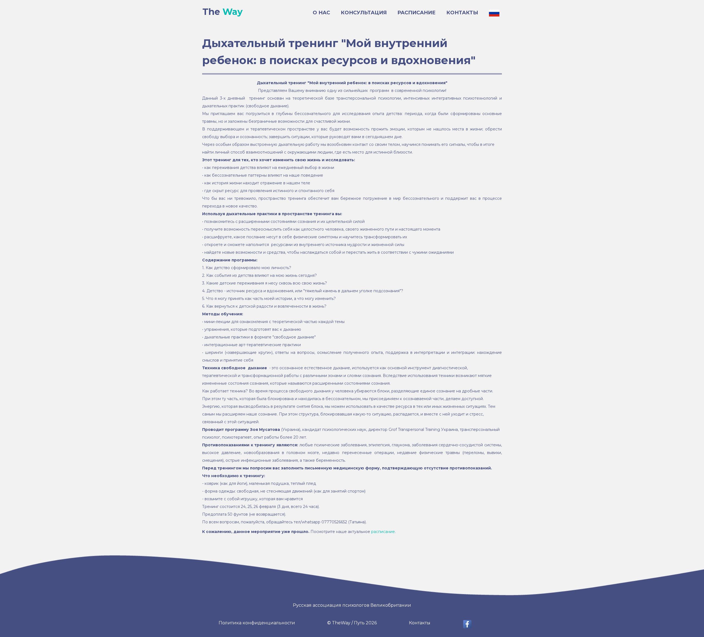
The (222, 11)
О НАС (321, 13)
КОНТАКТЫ (462, 13)
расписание (383, 531)
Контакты (419, 622)
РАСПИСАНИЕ (416, 13)
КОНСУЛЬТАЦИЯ (364, 13)
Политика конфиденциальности (257, 622)
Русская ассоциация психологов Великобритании (352, 605)
